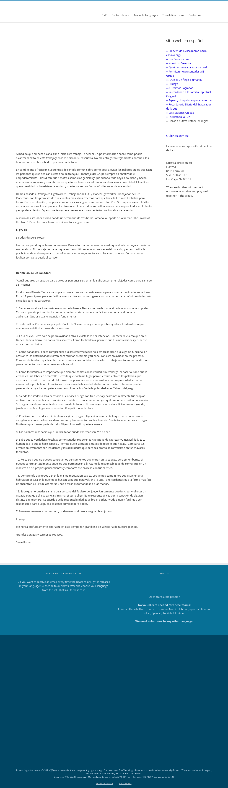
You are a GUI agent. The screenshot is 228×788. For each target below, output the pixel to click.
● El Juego (172, 84)
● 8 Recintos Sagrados (179, 88)
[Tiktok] (164, 581)
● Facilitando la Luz (178, 116)
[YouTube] (169, 581)
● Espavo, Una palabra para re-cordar (189, 100)
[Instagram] (160, 581)
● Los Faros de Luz (177, 59)
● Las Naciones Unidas (180, 112)
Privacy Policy (125, 783)
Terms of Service (104, 783)
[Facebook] (155, 581)
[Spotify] (174, 581)
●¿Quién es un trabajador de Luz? (186, 67)
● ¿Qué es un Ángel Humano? (184, 79)
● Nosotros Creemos (178, 63)
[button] (207, 14)
